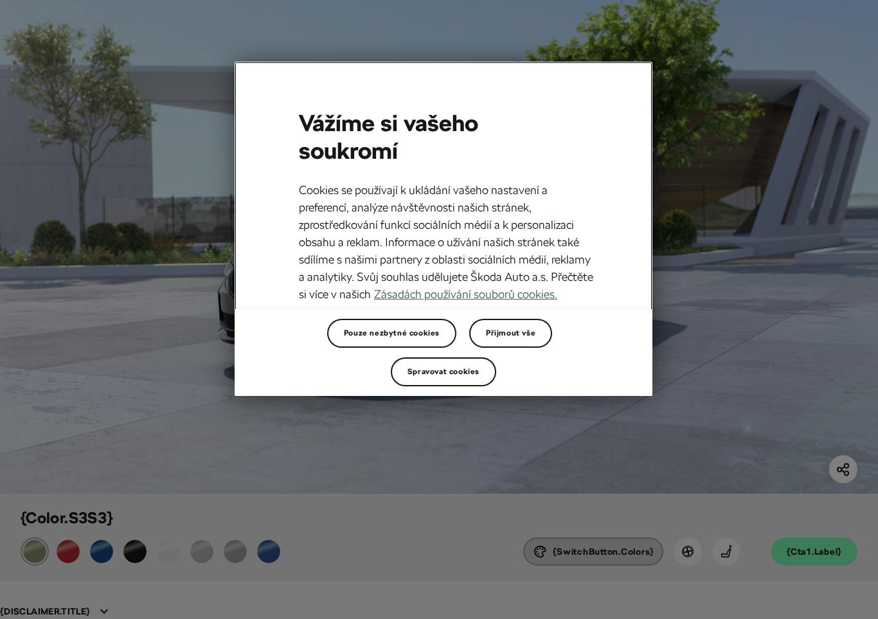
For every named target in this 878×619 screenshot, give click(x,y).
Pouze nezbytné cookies (392, 332)
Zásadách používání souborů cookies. (465, 294)
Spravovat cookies (443, 371)
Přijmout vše (510, 332)
